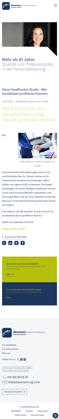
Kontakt (29, 410)
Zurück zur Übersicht (15, 236)
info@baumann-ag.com (24, 382)
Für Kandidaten (9, 345)
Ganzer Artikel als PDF (13, 228)
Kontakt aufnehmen (13, 391)
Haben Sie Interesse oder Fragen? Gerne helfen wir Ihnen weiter (17, 368)
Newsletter (16, 410)
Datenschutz (20, 415)
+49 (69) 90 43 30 (17, 377)
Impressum (42, 410)
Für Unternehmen (10, 349)
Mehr (8, 274)
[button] (4, 243)
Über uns (6, 353)
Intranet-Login (37, 415)
